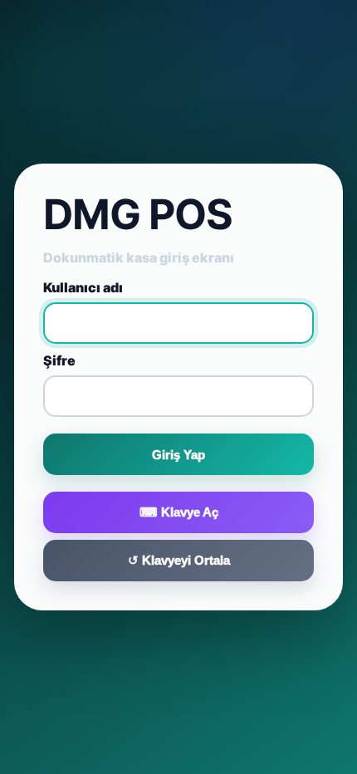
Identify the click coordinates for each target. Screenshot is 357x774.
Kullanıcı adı (83, 287)
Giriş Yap (178, 455)
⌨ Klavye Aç (178, 512)
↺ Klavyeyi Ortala (179, 560)
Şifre (59, 360)
